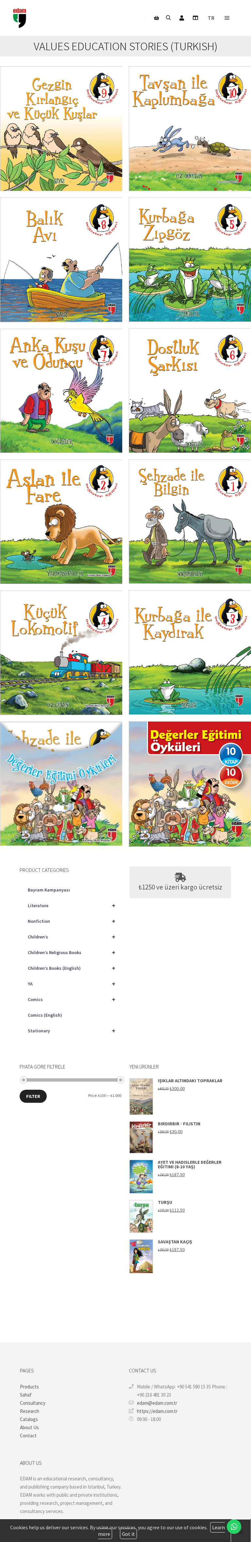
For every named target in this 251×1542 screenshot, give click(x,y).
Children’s (71, 937)
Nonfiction (71, 921)
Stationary (71, 1030)
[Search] (168, 18)
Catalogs (29, 1419)
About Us (29, 1427)
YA (71, 984)
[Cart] (156, 18)
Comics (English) (45, 1015)
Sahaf (26, 1395)
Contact (28, 1435)
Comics (71, 999)
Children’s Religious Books (71, 952)
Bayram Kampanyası (49, 890)
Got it (128, 1534)
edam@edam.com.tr (157, 1403)
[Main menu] (227, 18)
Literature (71, 905)
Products (29, 1387)
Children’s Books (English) (71, 968)
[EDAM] (19, 18)
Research (29, 1411)
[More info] (195, 18)
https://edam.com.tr (157, 1411)
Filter (33, 1096)
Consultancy (32, 1403)
